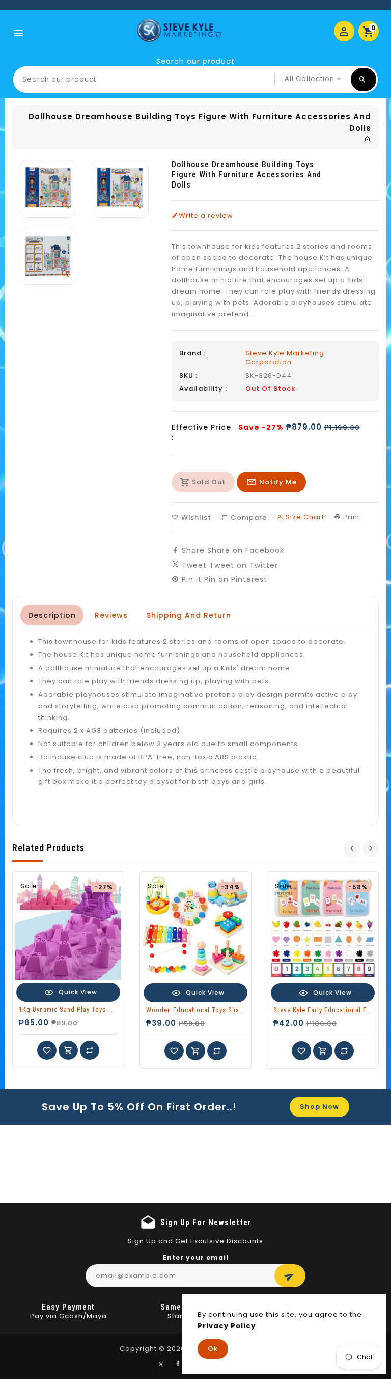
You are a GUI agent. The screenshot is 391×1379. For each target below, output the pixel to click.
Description (52, 615)
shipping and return (189, 615)
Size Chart (304, 517)
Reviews (111, 615)
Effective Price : (201, 432)
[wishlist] (47, 1050)
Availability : (203, 388)
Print (350, 517)
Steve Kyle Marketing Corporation (284, 357)
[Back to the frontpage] (367, 139)
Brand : (192, 353)
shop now (319, 1106)
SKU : (188, 375)
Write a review (206, 215)
